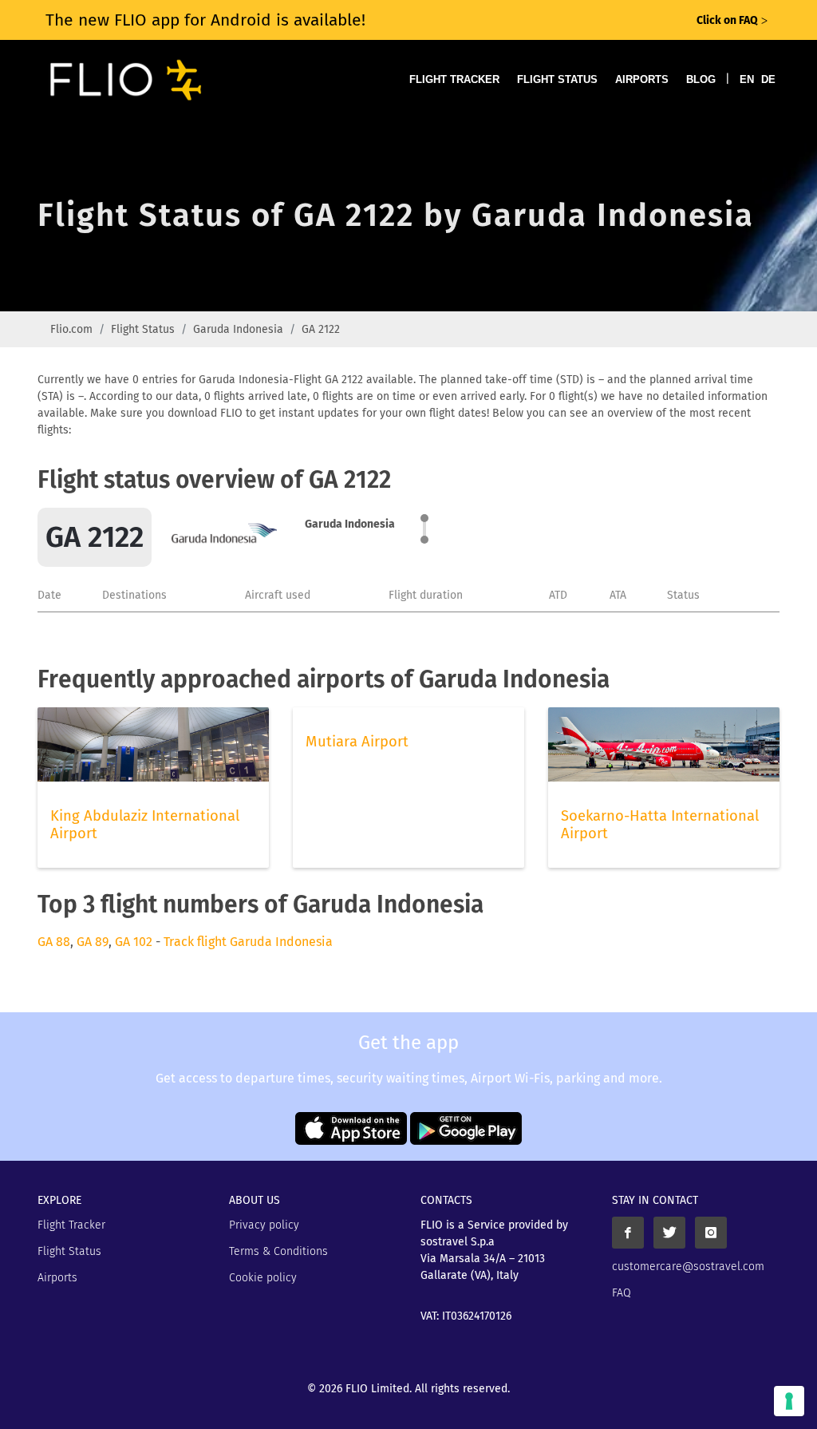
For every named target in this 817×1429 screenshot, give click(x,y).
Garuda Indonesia (238, 329)
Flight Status (557, 79)
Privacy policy (264, 1225)
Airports (642, 79)
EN (747, 79)
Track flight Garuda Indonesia (248, 941)
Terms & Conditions (278, 1251)
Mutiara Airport (357, 741)
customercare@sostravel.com (688, 1266)
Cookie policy (263, 1278)
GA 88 (53, 941)
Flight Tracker (454, 79)
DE (768, 79)
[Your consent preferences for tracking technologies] (789, 1401)
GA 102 (133, 941)
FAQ (621, 1293)
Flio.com (71, 329)
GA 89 (93, 941)
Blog (701, 79)
